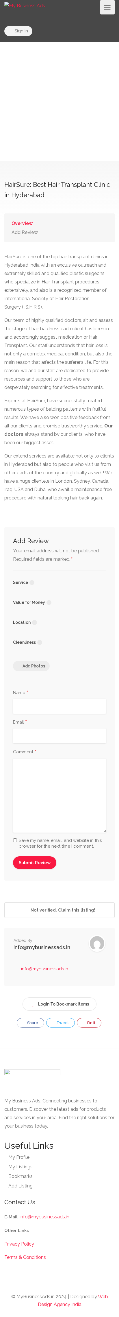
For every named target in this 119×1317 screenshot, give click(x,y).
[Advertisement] (59, 101)
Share (32, 1023)
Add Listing (20, 1186)
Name (20, 692)
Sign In (20, 31)
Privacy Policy (19, 1244)
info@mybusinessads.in (42, 947)
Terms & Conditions (25, 1257)
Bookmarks (20, 1176)
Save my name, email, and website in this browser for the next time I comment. (60, 843)
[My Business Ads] (24, 5)
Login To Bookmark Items (63, 1004)
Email (20, 722)
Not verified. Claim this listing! (62, 910)
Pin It (90, 1023)
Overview (22, 223)
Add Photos (34, 666)
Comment (24, 752)
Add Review (25, 232)
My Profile (18, 1157)
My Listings (20, 1167)
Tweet (62, 1023)
